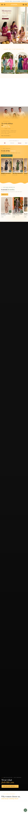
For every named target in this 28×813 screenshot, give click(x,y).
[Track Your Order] (23, 4)
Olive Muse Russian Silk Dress (18, 173)
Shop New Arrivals (6, 155)
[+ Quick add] (10, 171)
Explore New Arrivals (9, 786)
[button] (25, 810)
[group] (14, 25)
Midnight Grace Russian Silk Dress (6, 173)
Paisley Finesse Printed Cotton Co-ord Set (18, 214)
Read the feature (5, 135)
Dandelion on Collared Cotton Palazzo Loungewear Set (6, 214)
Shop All (4, 194)
